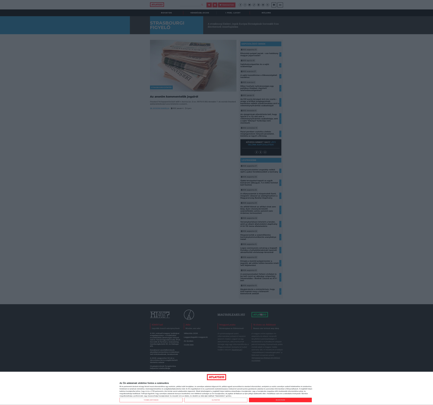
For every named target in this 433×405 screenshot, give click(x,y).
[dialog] (216, 388)
